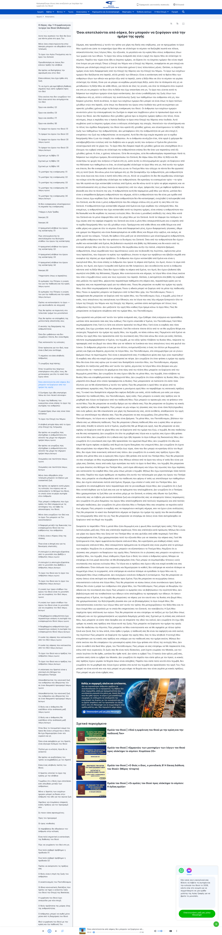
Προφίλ (175, 12)
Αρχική (40, 12)
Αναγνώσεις (81, 12)
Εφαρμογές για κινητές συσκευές (154, 4)
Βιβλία (49, 12)
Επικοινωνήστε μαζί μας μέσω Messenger (197, 913)
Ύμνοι (70, 12)
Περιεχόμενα (83, 24)
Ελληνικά (180, 4)
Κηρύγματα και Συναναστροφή (105, 12)
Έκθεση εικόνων (144, 12)
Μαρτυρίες (127, 12)
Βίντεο (60, 12)
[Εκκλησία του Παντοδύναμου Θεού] (111, 4)
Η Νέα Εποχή (160, 12)
